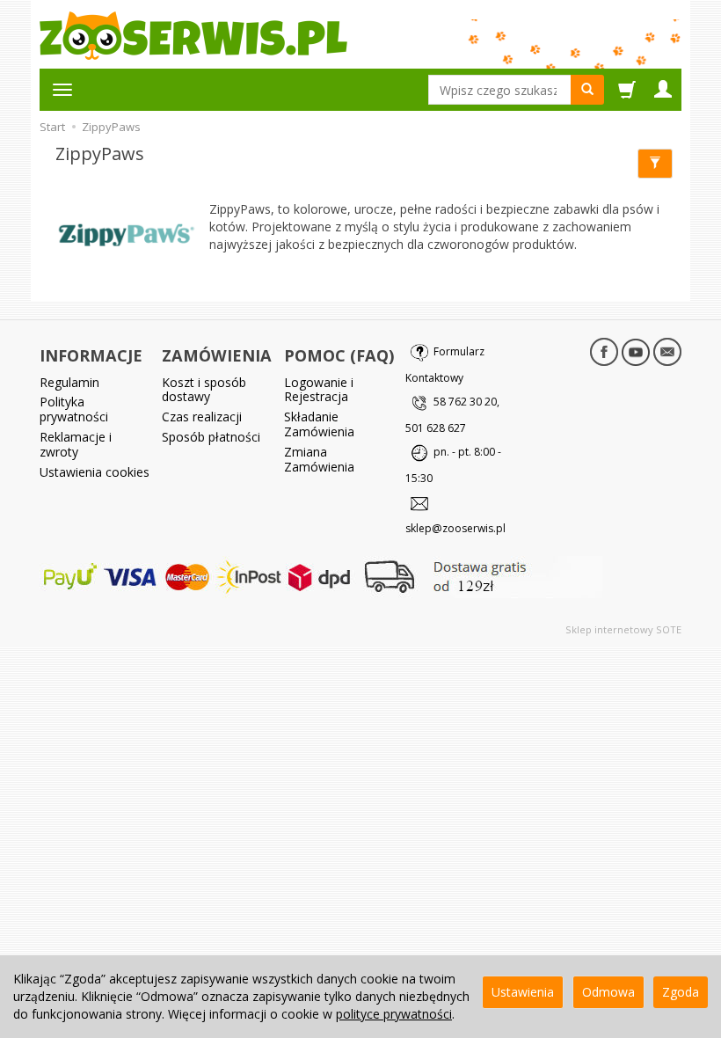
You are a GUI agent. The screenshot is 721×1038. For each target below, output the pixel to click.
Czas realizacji (202, 416)
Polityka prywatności (74, 409)
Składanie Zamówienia (319, 424)
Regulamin (69, 382)
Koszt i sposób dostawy (204, 390)
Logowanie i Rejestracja (318, 390)
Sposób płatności (211, 436)
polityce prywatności (394, 1013)
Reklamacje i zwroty (76, 444)
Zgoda (680, 991)
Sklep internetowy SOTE (623, 629)
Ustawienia (523, 991)
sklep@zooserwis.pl (455, 528)
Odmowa (608, 991)
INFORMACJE (91, 355)
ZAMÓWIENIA (217, 355)
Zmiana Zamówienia (319, 459)
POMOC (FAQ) (339, 355)
